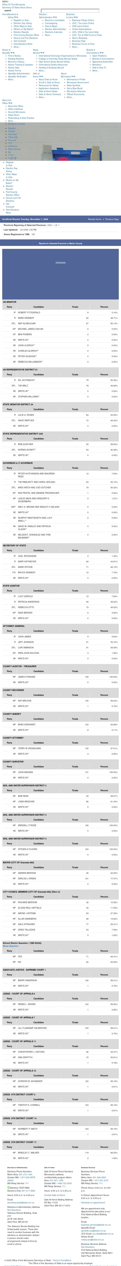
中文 (10, 143)
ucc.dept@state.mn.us (102, 1233)
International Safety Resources (53, 64)
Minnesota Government (78, 82)
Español (12, 128)
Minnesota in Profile (76, 79)
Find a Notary (14, 55)
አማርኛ (11, 154)
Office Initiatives (15, 108)
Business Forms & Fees (83, 43)
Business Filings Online (83, 20)
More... (17, 46)
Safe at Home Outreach (50, 94)
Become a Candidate (55, 20)
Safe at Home (36, 75)
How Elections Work (23, 43)
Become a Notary (16, 61)
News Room (13, 114)
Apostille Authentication (19, 73)
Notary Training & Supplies (20, 64)
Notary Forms (14, 70)
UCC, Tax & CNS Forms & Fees (87, 34)
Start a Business (79, 37)
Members (96, 64)
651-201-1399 (56, 1180)
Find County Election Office (26, 34)
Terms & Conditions (62, 1260)
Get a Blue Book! (75, 88)
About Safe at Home (48, 79)
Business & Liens (70, 16)
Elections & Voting (13, 16)
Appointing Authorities (102, 61)
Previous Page (112, 219)
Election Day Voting (23, 23)
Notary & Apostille (6, 51)
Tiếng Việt (13, 137)
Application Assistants (49, 88)
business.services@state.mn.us (96, 1224)
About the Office (6, 102)
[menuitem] (23, 30)
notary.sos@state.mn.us (92, 1239)
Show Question (10, 945)
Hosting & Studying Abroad (51, 67)
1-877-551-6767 (101, 1180)
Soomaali (12, 134)
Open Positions (99, 55)
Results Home (94, 219)
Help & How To (99, 67)
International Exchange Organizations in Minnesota (62, 55)
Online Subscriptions (81, 29)
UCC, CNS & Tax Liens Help (85, 31)
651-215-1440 (25, 1174)
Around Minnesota (16, 111)
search (7, 10)
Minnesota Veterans (76, 91)
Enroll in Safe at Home (49, 82)
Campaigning (51, 23)
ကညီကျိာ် (12, 157)
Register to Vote (21, 20)
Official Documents (75, 94)
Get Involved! (20, 40)
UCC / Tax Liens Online (83, 23)
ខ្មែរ (9, 151)
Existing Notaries (16, 58)
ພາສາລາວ (12, 145)
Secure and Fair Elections (26, 37)
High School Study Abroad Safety (54, 61)
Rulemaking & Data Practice (21, 117)
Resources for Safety (48, 85)
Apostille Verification (17, 76)
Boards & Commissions (92, 51)
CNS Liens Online (80, 26)
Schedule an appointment (93, 1202)
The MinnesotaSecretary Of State (17, 6)
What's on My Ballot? (23, 29)
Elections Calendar (54, 31)
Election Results (21, 31)
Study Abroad (36, 51)
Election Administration (45, 16)
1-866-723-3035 (64, 1183)
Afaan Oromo (14, 148)
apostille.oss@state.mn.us (93, 1230)
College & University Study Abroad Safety (58, 58)
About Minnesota (66, 75)
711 (27, 1183)
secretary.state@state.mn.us (20, 1202)
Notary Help (13, 67)
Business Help (78, 40)
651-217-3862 (28, 1190)
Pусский (12, 140)
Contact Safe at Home (54, 1195)
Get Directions (14, 1209)
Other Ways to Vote (23, 26)
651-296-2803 (99, 1177)
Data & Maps (51, 26)
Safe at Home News (48, 91)
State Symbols (73, 85)
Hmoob (11, 131)
